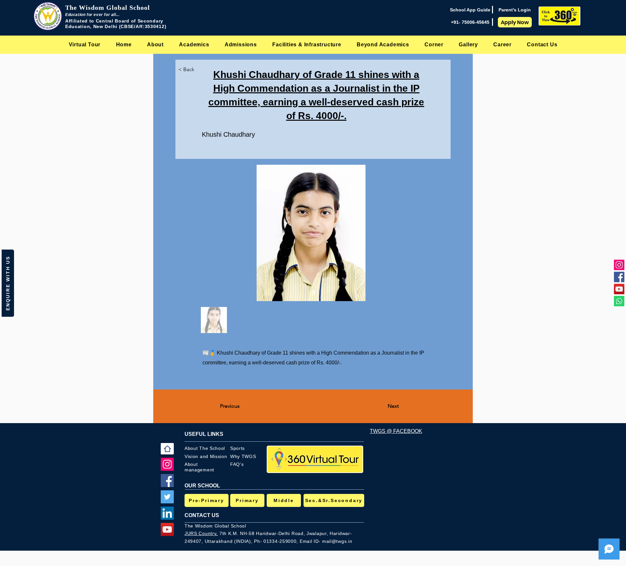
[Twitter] (167, 496)
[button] (155, 44)
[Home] (167, 448)
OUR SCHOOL (202, 485)
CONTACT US (202, 515)
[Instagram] (619, 265)
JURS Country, (201, 533)
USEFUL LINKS (204, 434)
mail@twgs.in (337, 541)
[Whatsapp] (619, 301)
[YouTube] (619, 289)
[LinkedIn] (167, 513)
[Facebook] (619, 277)
